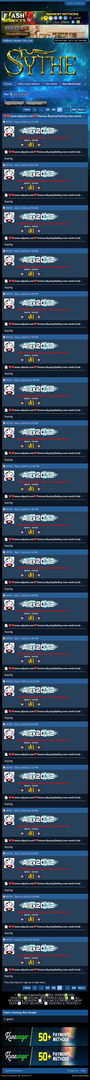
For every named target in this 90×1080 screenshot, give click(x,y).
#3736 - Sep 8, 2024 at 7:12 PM (22, 767)
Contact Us (72, 1070)
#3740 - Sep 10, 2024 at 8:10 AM (22, 939)
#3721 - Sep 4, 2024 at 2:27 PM (22, 122)
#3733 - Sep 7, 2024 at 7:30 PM (22, 638)
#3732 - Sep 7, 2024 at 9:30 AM (22, 595)
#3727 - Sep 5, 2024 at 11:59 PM (22, 380)
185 (47, 109)
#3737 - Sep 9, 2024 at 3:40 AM (22, 810)
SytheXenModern (13, 1070)
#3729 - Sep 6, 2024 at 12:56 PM (22, 466)
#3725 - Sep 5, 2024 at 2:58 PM (22, 294)
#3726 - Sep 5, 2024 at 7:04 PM (22, 337)
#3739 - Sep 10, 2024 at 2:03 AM (22, 896)
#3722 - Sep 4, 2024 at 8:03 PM (22, 165)
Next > (81, 109)
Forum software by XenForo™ (16, 1075)
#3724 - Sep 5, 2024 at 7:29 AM (22, 251)
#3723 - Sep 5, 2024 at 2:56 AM (22, 208)
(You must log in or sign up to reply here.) (25, 982)
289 (74, 109)
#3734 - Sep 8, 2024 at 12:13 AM (22, 681)
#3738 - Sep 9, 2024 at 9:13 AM (22, 853)
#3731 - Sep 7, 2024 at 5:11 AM (22, 552)
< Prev (26, 109)
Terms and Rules (80, 1075)
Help (83, 1070)
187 (60, 109)
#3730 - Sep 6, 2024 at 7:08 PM (22, 509)
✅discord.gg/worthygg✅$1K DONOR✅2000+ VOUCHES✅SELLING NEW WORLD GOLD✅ (42, 996)
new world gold (20, 94)
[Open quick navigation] (85, 83)
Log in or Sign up (75, 3)
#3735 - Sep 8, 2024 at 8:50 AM (22, 724)
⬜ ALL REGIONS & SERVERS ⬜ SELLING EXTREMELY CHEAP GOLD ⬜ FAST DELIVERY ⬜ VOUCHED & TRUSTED (45, 1000)
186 (53, 109)
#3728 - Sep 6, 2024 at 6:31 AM (22, 423)
